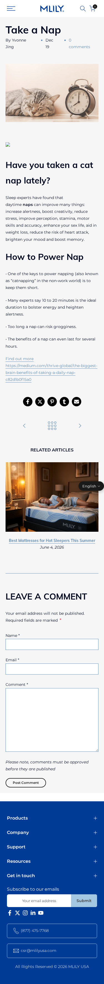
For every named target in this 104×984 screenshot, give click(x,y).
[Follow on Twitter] (17, 914)
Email (12, 659)
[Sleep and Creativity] (80, 426)
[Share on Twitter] (40, 401)
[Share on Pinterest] (52, 401)
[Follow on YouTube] (41, 914)
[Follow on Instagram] (25, 914)
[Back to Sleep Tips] (52, 426)
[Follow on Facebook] (9, 914)
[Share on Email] (76, 401)
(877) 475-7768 (35, 930)
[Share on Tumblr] (64, 401)
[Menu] (16, 8)
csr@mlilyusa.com (38, 950)
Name (13, 635)
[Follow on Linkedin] (33, 914)
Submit (84, 900)
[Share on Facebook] (27, 401)
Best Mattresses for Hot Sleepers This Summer (52, 540)
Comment (17, 684)
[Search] (83, 9)
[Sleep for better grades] (24, 426)
